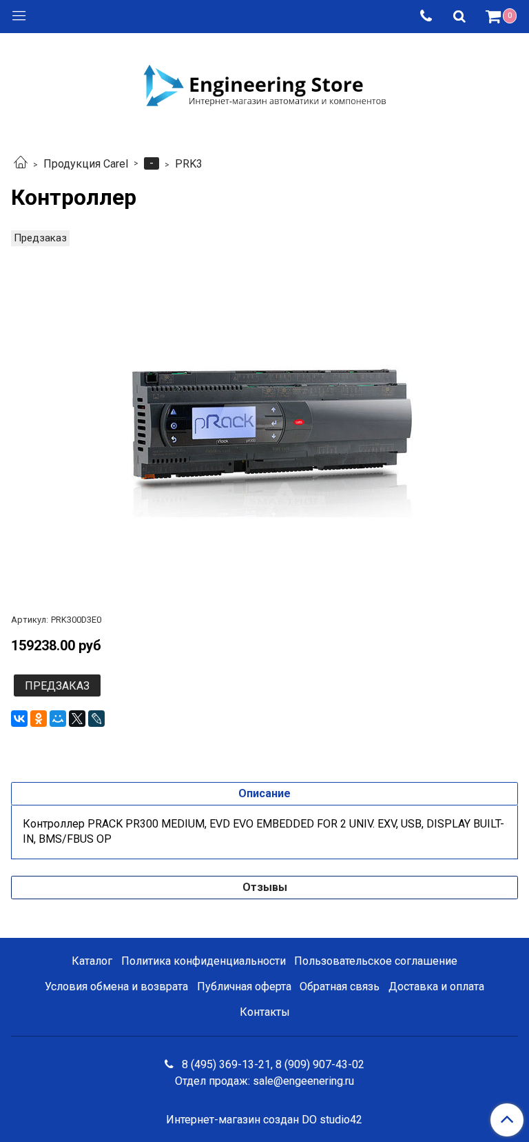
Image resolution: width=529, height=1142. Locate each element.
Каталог (92, 961)
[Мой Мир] (58, 718)
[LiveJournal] (96, 718)
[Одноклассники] (38, 718)
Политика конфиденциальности (203, 961)
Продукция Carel (85, 163)
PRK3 (189, 163)
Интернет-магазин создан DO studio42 (264, 1119)
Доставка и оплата (436, 986)
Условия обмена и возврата (116, 986)
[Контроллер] (264, 419)
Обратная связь (340, 986)
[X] (77, 718)
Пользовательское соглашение (375, 961)
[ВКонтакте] (19, 718)
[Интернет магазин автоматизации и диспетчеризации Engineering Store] (264, 84)
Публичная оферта (244, 986)
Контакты (265, 1012)
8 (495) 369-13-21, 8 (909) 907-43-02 (271, 1064)
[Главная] (21, 163)
